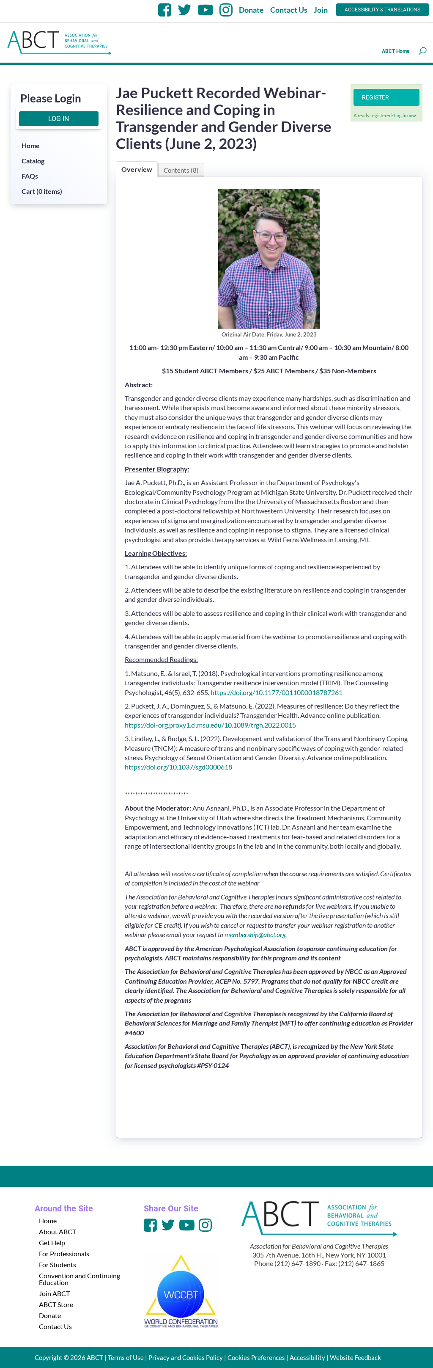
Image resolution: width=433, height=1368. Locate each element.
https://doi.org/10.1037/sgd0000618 (178, 767)
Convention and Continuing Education (79, 1278)
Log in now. (405, 115)
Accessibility (307, 1357)
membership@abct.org (255, 934)
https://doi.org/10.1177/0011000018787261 (277, 692)
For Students (57, 1264)
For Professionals (64, 1253)
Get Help (52, 1242)
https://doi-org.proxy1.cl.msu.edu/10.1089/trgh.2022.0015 (210, 725)
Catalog (33, 161)
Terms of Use (126, 1357)
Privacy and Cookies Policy (185, 1357)
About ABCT (57, 1231)
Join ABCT (54, 1293)
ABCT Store (56, 1304)
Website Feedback (355, 1357)
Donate (251, 10)
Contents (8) (181, 170)
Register (375, 97)
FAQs (30, 176)
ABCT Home (395, 51)
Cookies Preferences (256, 1357)
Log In (58, 119)
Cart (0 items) (42, 191)
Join (321, 10)
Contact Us (288, 10)
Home (31, 145)
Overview (136, 169)
